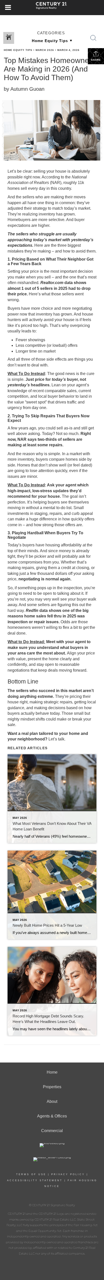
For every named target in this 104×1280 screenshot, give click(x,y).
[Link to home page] (52, 7)
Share (96, 59)
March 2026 (45, 50)
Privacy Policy (68, 1174)
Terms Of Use (31, 1174)
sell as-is (64, 428)
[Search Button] (93, 38)
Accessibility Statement (35, 1180)
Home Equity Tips (18, 50)
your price (30, 271)
